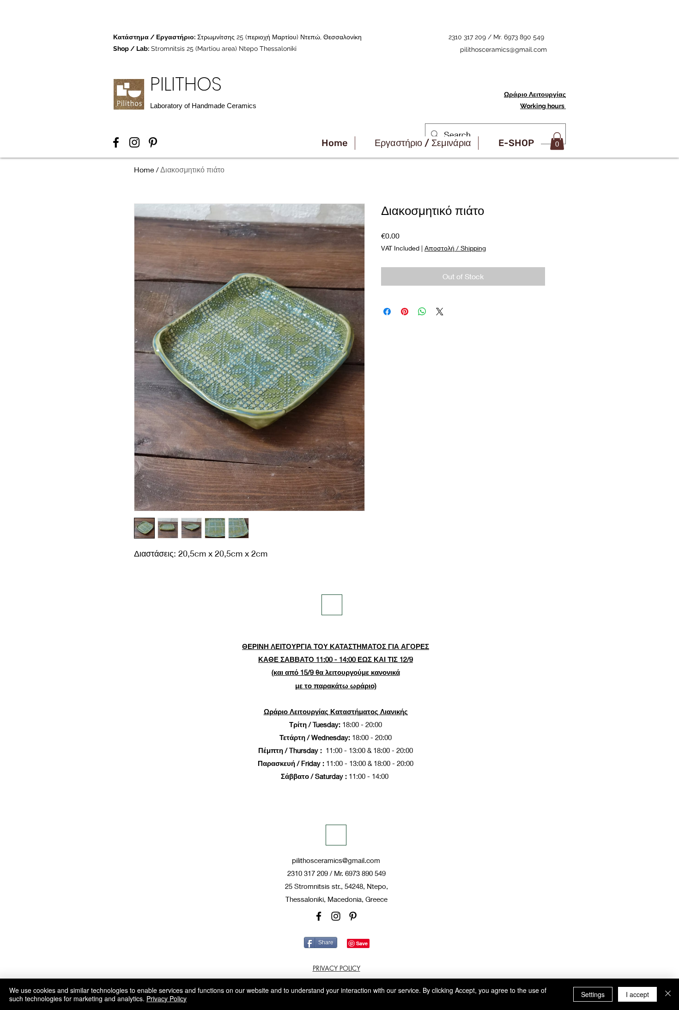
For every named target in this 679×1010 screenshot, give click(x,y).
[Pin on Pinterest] (404, 311)
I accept (637, 994)
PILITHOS (188, 84)
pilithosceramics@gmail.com (503, 49)
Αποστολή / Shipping (455, 248)
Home (144, 169)
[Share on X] (439, 311)
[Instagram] (336, 916)
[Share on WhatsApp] (422, 311)
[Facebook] (319, 916)
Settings (593, 994)
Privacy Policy (166, 998)
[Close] (667, 994)
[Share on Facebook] (387, 311)
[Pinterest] (353, 916)
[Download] (331, 604)
